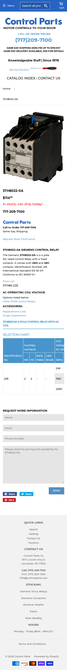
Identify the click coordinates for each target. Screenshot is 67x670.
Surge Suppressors (14, 315)
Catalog (33, 533)
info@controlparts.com (34, 577)
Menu (11, 5)
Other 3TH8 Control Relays (19, 301)
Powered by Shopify (46, 656)
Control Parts (23, 656)
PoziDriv (33, 542)
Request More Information (19, 238)
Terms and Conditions (32, 643)
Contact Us (33, 538)
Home (6, 88)
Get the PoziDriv (19, 69)
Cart (61, 7)
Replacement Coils (14, 311)
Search (33, 529)
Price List (8, 281)
